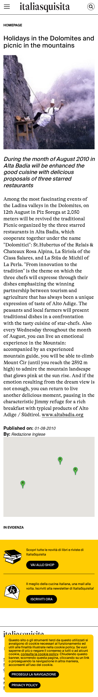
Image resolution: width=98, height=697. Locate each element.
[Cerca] (91, 6)
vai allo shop (42, 565)
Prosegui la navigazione (34, 674)
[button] (60, 460)
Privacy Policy (25, 685)
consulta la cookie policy (39, 654)
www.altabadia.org (62, 414)
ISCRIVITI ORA (42, 599)
